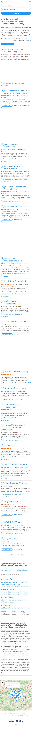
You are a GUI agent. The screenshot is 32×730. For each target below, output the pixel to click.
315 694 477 (6, 296)
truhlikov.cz (19, 418)
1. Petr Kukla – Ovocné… (12, 683)
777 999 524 (6, 161)
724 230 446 (6, 478)
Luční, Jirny (19, 409)
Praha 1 (3, 592)
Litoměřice (15, 600)
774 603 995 (19, 399)
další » (22, 554)
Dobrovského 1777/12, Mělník (8, 265)
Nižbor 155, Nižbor (21, 448)
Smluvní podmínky (14, 713)
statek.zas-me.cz (20, 273)
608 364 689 (19, 440)
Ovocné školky (20, 569)
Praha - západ (15, 586)
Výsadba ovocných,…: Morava (15, 612)
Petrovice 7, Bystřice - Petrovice (9, 149)
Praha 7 (8, 594)
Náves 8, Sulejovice (6, 54)
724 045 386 (19, 549)
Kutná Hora (24, 582)
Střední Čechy (9, 579)
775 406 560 (6, 316)
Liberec (22, 608)
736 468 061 (19, 334)
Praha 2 (8, 592)
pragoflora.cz (19, 514)
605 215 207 (6, 496)
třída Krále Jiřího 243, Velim (23, 191)
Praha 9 (19, 594)
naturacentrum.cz (21, 159)
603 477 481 (6, 420)
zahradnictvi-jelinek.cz (22, 294)
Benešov (3, 582)
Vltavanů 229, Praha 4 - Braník (8, 486)
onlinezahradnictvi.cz (21, 179)
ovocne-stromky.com (21, 83)
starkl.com (19, 219)
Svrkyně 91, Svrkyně (6, 432)
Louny (21, 600)
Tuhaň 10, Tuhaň (19, 525)
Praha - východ (5, 586)
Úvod (6, 713)
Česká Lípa (4, 608)
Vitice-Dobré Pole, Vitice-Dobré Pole (10, 326)
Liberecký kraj (9, 605)
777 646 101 (6, 459)
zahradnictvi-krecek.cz (22, 457)
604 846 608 (28, 383)
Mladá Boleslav (10, 584)
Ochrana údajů (19, 715)
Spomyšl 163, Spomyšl (23, 95)
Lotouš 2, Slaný (5, 541)
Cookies (27, 715)
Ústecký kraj (8, 597)
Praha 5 (24, 592)
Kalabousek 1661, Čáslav (23, 209)
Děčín (3, 600)
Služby (5, 38)
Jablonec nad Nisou (14, 608)
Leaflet (20, 710)
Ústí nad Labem (10, 602)
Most (25, 600)
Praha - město (9, 589)
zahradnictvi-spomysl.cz (22, 105)
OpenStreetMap (26, 710)
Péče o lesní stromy (6, 570)
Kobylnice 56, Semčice (21, 391)
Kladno (14, 582)
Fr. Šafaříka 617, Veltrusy (22, 284)
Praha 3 (14, 592)
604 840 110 (6, 108)
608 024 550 (19, 201)
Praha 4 (19, 592)
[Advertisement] (16, 71)
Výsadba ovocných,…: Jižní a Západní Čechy (24, 612)
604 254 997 (6, 181)
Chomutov (8, 600)
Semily (28, 608)
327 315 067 (6, 222)
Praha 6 (3, 594)
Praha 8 (14, 594)
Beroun (9, 582)
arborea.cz (19, 475)
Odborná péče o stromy (7, 569)
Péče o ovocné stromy (22, 570)
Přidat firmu (24, 713)
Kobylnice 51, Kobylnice (22, 374)
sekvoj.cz (18, 383)
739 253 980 (6, 517)
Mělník (3, 584)
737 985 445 (19, 533)
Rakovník (28, 586)
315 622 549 (6, 276)
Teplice (3, 602)
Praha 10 (25, 594)
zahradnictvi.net (20, 494)
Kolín (18, 582)
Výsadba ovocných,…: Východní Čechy (5, 612)
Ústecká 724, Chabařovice (8, 306)
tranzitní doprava (12, 666)
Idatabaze (8, 2)
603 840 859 (6, 85)
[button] (12, 691)
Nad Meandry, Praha (6, 171)
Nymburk (18, 584)
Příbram (21, 586)
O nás (5, 715)
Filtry (29, 40)
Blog (16, 724)
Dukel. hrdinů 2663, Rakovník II (22, 467)
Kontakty (10, 715)
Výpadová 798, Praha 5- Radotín (9, 506)
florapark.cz (19, 314)
